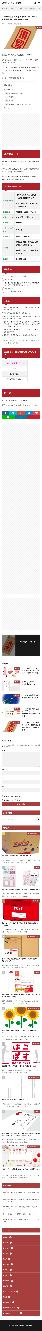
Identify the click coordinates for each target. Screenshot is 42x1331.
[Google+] (21, 413)
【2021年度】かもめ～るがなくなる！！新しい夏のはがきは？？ (20, 1031)
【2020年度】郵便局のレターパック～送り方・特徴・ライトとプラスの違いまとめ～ (21, 996)
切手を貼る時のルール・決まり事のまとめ (31, 683)
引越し (7, 1275)
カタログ (8, 1248)
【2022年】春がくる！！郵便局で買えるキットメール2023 (20, 1214)
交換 (7, 1259)
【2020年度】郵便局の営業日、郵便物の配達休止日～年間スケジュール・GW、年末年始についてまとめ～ (21, 1134)
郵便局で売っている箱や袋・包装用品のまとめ (16, 856)
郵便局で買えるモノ (34, 833)
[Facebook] (5, 413)
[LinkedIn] (21, 417)
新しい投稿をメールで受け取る (11, 800)
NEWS (7, 1237)
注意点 (9, 100)
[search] (38, 819)
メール (4, 778)
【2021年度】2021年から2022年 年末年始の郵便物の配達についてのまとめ (31, 726)
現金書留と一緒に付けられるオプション (19, 104)
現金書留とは (9, 90)
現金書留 (13, 24)
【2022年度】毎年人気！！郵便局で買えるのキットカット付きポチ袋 (21, 1220)
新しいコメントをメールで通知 (11, 796)
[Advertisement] (21, 129)
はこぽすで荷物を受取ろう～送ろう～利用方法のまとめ (19, 1066)
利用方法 (10, 97)
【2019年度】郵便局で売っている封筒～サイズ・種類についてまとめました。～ (21, 960)
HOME (5, 8)
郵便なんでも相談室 (11, 3)
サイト (3, 786)
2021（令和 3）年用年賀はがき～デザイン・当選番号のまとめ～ (21, 1170)
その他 (7, 1242)
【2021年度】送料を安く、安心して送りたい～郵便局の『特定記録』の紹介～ (31, 712)
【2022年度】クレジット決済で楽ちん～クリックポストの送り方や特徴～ (31, 670)
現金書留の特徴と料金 (14, 93)
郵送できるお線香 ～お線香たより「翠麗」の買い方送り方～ (21, 889)
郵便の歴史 (9, 1302)
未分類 (7, 1286)
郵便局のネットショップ (13, 1313)
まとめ (7, 108)
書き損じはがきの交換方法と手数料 (13, 1099)
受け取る (17, 722)
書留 (9, 24)
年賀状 (7, 1270)
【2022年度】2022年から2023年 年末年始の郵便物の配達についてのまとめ (21, 1200)
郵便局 (19, 24)
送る (12, 8)
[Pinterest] (33, 417)
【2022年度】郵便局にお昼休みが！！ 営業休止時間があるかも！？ (21, 1193)
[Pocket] (36, 413)
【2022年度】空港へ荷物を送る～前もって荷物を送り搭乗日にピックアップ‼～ (21, 1208)
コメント (4, 750)
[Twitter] (13, 413)
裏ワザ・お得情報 (35, 1077)
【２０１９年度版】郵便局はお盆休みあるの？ (31, 696)
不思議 (7, 1253)
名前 (3, 769)
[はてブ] (29, 413)
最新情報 (8, 1280)
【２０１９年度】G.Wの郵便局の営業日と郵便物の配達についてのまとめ (20, 924)
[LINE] (8, 417)
